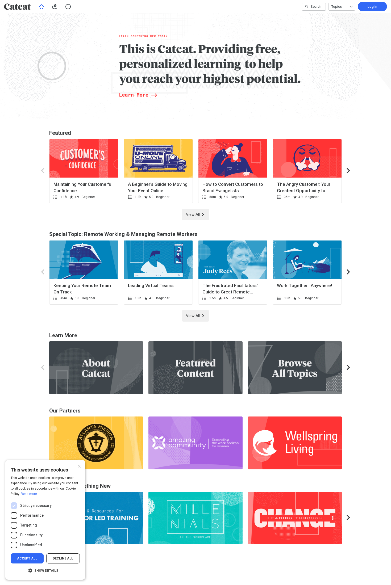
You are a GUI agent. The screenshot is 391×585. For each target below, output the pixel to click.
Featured (60, 133)
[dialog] (45, 520)
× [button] (79, 466)
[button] (54, 6)
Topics (336, 7)
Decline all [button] (63, 558)
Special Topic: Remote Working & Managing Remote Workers (123, 234)
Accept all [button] (27, 558)
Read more (29, 494)
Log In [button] (372, 7)
